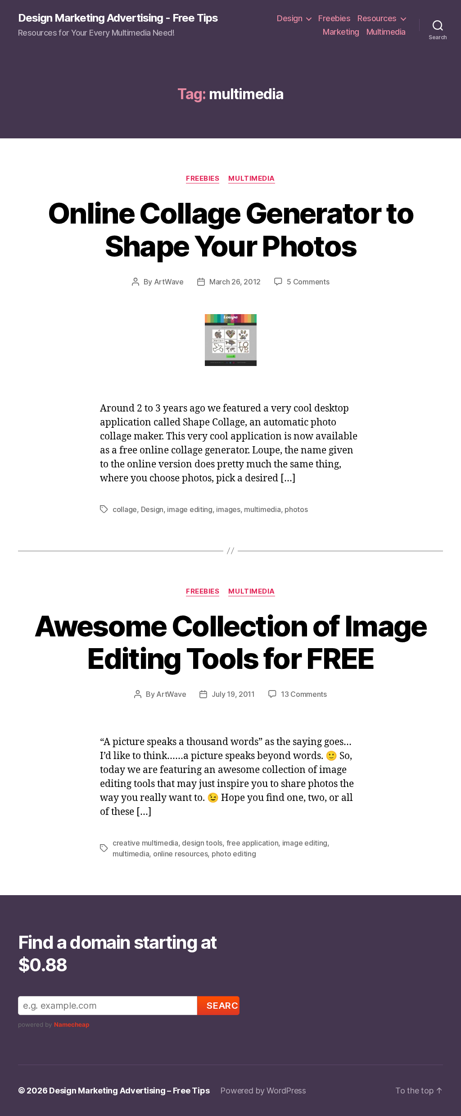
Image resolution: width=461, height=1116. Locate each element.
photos (296, 509)
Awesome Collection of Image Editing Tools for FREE (230, 642)
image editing (189, 509)
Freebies (334, 18)
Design (289, 18)
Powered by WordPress (263, 1090)
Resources (377, 18)
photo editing (234, 853)
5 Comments (308, 281)
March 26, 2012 (235, 281)
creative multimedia (145, 842)
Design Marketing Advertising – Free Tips (129, 1090)
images (228, 509)
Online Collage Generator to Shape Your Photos (230, 229)
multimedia (262, 509)
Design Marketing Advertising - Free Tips (118, 18)
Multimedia (386, 32)
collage (125, 509)
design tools (202, 842)
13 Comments (304, 694)
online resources (180, 853)
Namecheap (72, 1024)
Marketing (341, 32)
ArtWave (169, 281)
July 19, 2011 (233, 694)
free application (252, 842)
